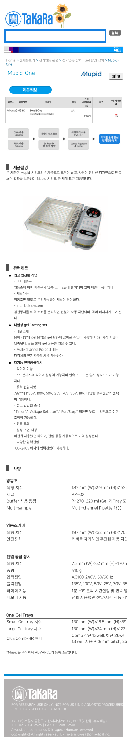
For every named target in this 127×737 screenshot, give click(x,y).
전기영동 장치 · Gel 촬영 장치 (83, 60)
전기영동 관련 (49, 60)
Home (11, 60)
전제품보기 (27, 60)
